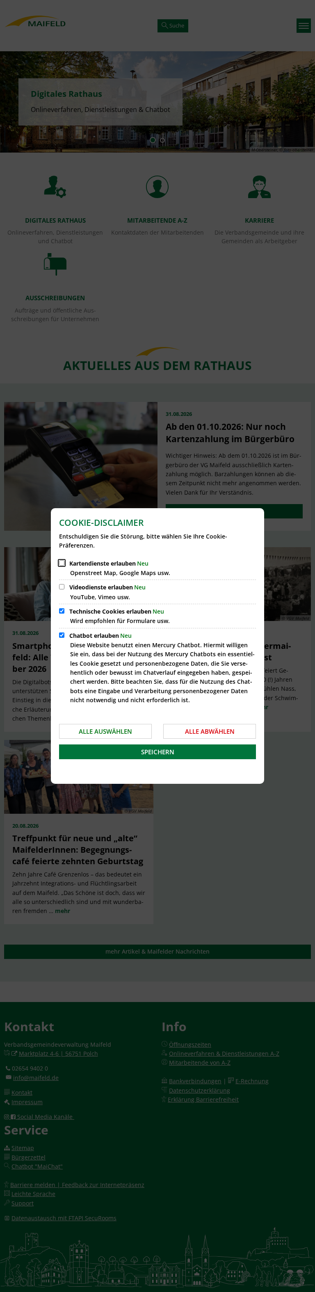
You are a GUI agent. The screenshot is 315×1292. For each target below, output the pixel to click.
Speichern (157, 752)
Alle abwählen (210, 731)
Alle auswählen (105, 731)
